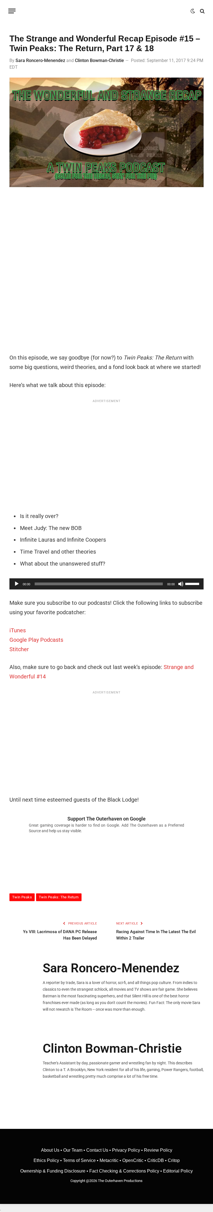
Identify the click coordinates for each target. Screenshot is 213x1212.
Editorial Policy (178, 1171)
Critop (174, 1160)
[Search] (202, 11)
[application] (106, 583)
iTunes (17, 630)
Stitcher (19, 649)
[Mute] (181, 584)
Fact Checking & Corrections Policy (124, 1171)
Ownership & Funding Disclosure (53, 1171)
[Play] (16, 584)
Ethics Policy (47, 1160)
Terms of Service (79, 1160)
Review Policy (158, 1150)
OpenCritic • (134, 1160)
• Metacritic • (109, 1160)
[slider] (193, 583)
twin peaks (22, 897)
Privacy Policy (126, 1150)
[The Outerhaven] (107, 11)
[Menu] (12, 11)
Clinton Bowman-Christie (99, 60)
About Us (50, 1150)
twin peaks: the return (59, 897)
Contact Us (97, 1150)
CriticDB (155, 1160)
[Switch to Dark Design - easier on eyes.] (192, 11)
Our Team (72, 1150)
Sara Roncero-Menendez (40, 60)
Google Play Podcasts (36, 639)
